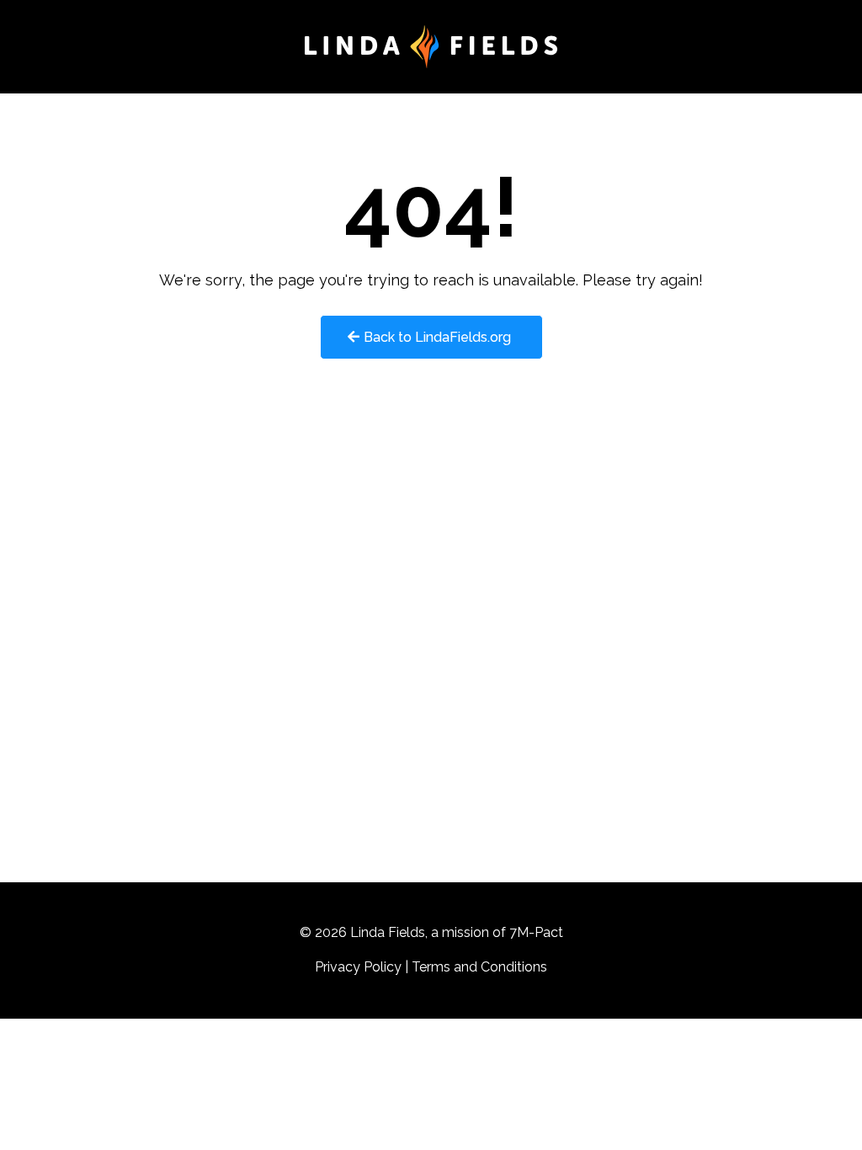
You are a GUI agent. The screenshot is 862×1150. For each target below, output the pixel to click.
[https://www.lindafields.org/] (431, 46)
